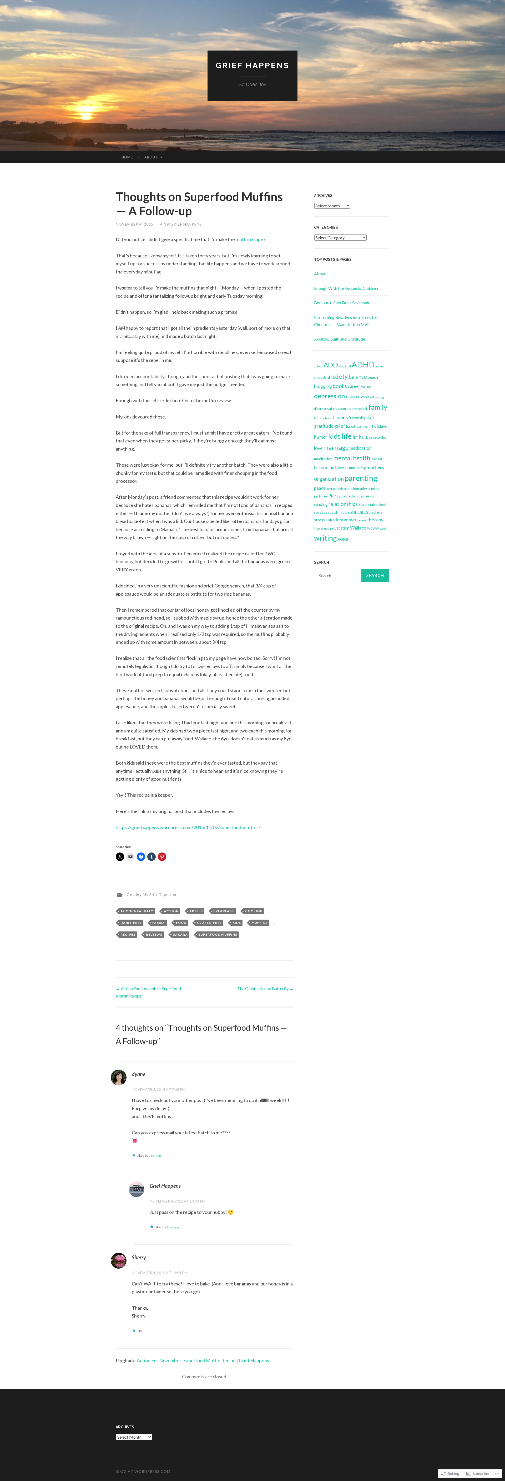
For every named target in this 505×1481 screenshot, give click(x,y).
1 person (155, 1156)
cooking (253, 911)
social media (337, 512)
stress (319, 520)
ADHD (363, 364)
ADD (331, 365)
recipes (127, 934)
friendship (358, 417)
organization (329, 479)
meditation (323, 459)
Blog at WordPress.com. (143, 1471)
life (347, 436)
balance (358, 376)
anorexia (320, 377)
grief (339, 426)
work (383, 528)
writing (325, 537)
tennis (361, 520)
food (181, 923)
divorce (353, 396)
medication (361, 448)
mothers (375, 467)
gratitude (324, 426)
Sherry (139, 1257)
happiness (354, 426)
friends (340, 417)
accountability (136, 911)
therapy (375, 519)
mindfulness (336, 467)
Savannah (366, 504)
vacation (342, 528)
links (358, 436)
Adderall (345, 366)
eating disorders (340, 408)
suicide (332, 519)
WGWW (373, 528)
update (329, 528)
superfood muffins (217, 934)
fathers (319, 418)
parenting (361, 477)
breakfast (223, 911)
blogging (323, 386)
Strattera (374, 512)
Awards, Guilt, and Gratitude (339, 338)
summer (348, 519)
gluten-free (209, 923)
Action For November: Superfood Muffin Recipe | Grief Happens (203, 1360)
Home (127, 157)
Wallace (358, 528)
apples (196, 911)
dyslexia (367, 397)
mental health (351, 458)
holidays (379, 426)
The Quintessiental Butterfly (265, 988)
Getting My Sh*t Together (152, 894)
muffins (259, 923)
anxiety (337, 376)
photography (357, 488)
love (318, 448)
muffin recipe (249, 239)
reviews (154, 934)
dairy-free (131, 923)
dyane (138, 1074)
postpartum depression (357, 496)
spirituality (356, 512)
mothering (357, 467)
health (366, 426)
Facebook (361, 408)
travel (318, 528)
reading (321, 504)
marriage (336, 447)
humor (320, 437)
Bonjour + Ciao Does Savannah (341, 302)
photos (374, 488)
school (381, 504)
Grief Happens (253, 65)
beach (373, 377)
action (171, 911)
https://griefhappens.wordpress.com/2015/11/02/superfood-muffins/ (188, 827)
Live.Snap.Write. (375, 437)
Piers (333, 495)
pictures (320, 496)
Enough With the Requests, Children (346, 288)
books (340, 386)
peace (320, 488)
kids (237, 923)
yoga (343, 539)
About (151, 157)
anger (379, 366)
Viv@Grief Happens (181, 224)
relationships (343, 504)
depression (329, 396)
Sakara (180, 934)
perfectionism (336, 488)
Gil (370, 417)
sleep (323, 513)
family (158, 923)
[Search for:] (351, 575)
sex (316, 512)
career (354, 386)
